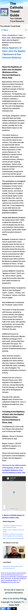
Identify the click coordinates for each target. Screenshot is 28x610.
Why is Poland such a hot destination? (13, 538)
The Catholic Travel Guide (16, 9)
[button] (26, 30)
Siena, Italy (6, 38)
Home (4, 35)
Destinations (12, 35)
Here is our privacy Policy (14, 598)
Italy (20, 35)
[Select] (14, 558)
